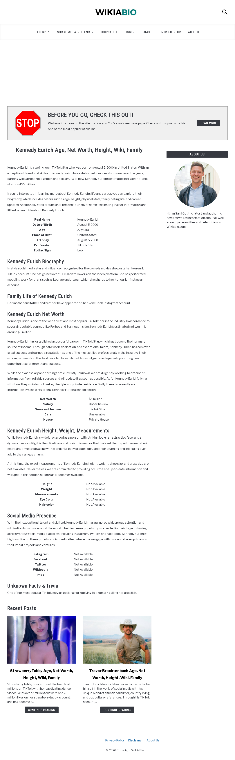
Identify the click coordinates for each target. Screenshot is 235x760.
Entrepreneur (170, 32)
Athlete (194, 32)
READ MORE (209, 123)
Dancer (147, 32)
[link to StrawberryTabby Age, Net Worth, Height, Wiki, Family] (41, 640)
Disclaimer (135, 740)
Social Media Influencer (75, 32)
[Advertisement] (117, 73)
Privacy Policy (114, 740)
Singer (129, 32)
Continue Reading (41, 710)
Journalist (108, 32)
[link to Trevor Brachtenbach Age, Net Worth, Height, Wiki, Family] (117, 640)
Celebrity (42, 32)
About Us (153, 740)
